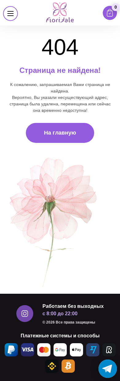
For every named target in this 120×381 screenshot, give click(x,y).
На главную (60, 133)
